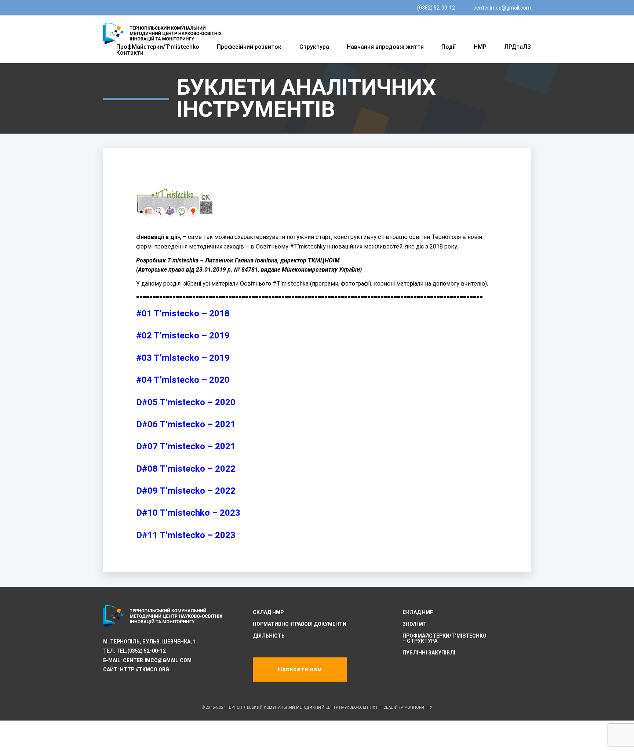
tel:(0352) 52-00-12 (141, 651)
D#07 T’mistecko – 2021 (186, 446)
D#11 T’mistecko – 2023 (186, 535)
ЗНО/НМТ (414, 624)
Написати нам (300, 669)
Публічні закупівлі (428, 653)
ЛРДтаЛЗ (517, 46)
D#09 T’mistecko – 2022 (186, 491)
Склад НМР (268, 612)
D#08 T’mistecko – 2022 (186, 469)
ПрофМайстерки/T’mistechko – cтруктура (444, 638)
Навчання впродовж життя (385, 46)
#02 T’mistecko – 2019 (183, 335)
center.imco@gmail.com (502, 8)
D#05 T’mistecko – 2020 (186, 402)
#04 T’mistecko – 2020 (183, 380)
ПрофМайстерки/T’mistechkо (157, 46)
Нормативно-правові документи (299, 624)
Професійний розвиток (249, 46)
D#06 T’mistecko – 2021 (186, 424)
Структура (314, 46)
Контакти (129, 52)
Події (448, 46)
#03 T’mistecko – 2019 (183, 358)
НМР (480, 46)
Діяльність (269, 636)
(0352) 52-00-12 (436, 8)
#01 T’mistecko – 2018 (183, 313)
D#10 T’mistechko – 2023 (188, 513)
